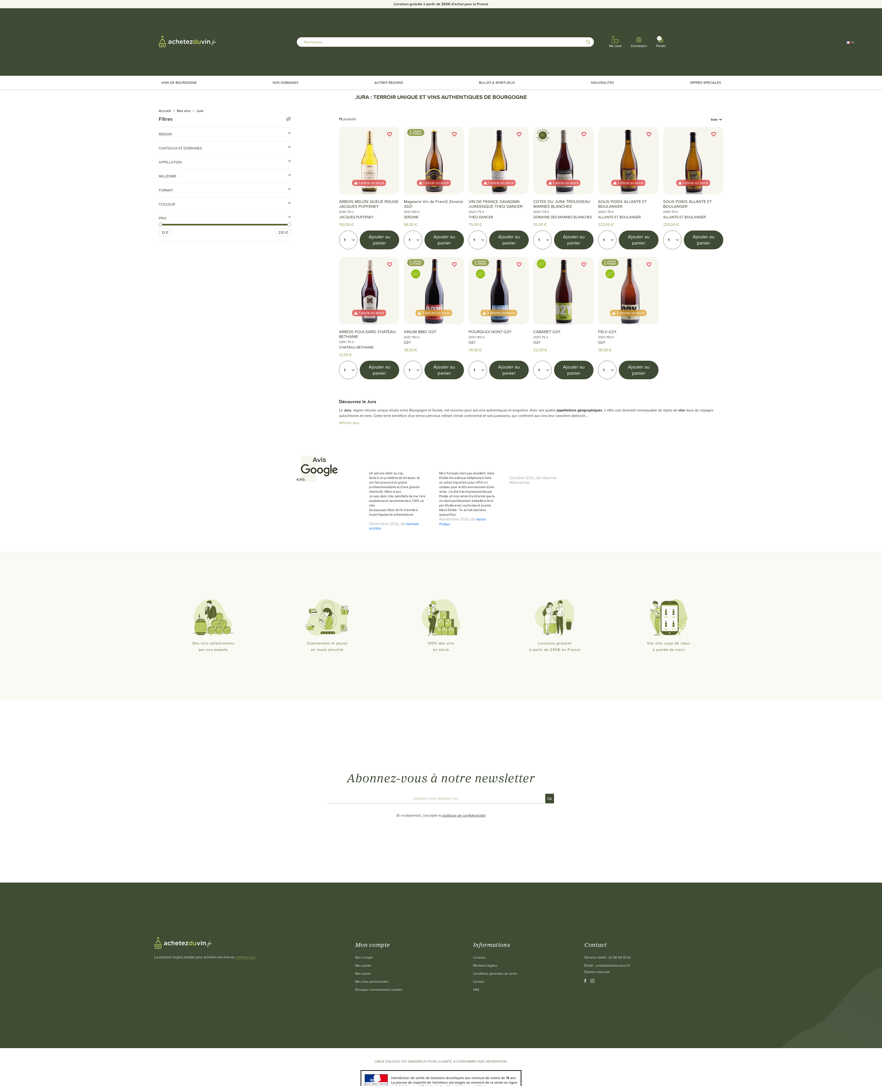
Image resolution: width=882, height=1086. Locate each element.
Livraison (479, 957)
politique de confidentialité (464, 815)
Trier (714, 119)
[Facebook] (585, 981)
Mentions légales (485, 965)
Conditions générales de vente (495, 973)
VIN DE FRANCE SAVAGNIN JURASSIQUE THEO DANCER (496, 204)
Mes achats (363, 965)
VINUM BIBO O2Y (420, 332)
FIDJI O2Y (607, 332)
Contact (478, 981)
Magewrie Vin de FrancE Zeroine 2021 (433, 204)
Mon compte (364, 957)
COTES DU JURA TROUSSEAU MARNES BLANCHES (561, 204)
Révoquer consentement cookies (378, 989)
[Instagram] (592, 981)
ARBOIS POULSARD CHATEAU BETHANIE (367, 334)
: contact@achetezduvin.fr (612, 965)
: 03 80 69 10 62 (619, 957)
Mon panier (363, 973)
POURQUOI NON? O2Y (490, 332)
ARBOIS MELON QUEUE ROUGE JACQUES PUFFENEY (369, 204)
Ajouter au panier (379, 239)
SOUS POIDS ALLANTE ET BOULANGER (622, 204)
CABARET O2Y (546, 332)
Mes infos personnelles (371, 981)
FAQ (476, 989)
